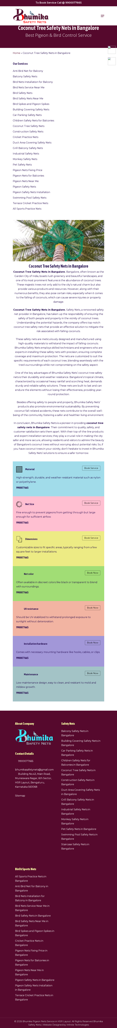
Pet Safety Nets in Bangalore (78, 829)
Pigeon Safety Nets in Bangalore (34, 980)
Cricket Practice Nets (25, 137)
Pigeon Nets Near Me (26, 181)
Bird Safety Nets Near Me (28, 98)
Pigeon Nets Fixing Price (27, 170)
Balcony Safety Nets (25, 76)
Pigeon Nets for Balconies (28, 175)
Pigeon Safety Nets (24, 186)
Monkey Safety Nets (25, 159)
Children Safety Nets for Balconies (33, 120)
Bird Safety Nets (22, 93)
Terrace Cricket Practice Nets (30, 203)
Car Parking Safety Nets (27, 115)
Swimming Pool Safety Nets (29, 197)
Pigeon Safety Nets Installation (31, 192)
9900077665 (25, 761)
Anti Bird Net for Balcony (28, 71)
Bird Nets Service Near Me (28, 87)
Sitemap (20, 795)
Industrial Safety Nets (26, 153)
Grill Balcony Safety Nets (28, 148)
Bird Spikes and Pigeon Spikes (31, 104)
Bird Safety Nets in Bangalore (33, 915)
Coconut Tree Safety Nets (28, 126)
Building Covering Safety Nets (31, 109)
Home (16, 53)
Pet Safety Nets (22, 164)
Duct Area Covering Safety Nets (32, 142)
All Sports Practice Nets (27, 208)
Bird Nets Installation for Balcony (33, 82)
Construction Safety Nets (28, 131)
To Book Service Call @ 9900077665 (58, 2)
